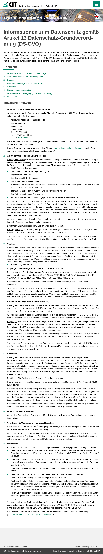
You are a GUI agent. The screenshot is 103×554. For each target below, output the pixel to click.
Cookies (10, 80)
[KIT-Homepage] (10, 4)
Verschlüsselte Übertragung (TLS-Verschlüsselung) (29, 93)
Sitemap (93, 551)
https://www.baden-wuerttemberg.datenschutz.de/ (29, 514)
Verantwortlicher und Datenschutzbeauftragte (26, 73)
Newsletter (11, 87)
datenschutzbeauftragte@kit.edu (68, 148)
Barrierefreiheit (83, 551)
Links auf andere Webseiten (19, 90)
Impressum (62, 551)
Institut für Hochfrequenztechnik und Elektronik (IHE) (38, 6)
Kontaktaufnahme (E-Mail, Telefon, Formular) (26, 83)
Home (55, 551)
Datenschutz (72, 551)
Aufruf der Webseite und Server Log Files (25, 77)
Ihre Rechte (12, 97)
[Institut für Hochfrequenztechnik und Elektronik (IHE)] (97, 16)
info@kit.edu (22, 138)
